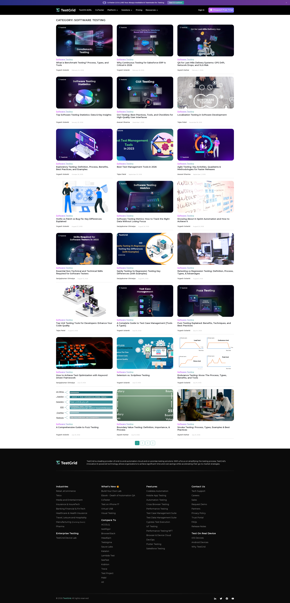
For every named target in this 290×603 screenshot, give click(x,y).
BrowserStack (108, 533)
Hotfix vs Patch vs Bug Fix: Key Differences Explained (79, 220)
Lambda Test (108, 555)
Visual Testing (108, 513)
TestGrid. (67, 598)
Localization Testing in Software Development (202, 115)
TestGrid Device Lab (66, 538)
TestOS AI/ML (85, 10)
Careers (195, 495)
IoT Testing (151, 526)
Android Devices (200, 542)
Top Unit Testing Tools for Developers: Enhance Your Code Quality (84, 324)
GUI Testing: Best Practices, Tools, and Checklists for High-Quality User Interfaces (145, 116)
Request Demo (199, 504)
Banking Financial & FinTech (70, 509)
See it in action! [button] (175, 3)
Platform (112, 10)
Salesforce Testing (155, 548)
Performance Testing (157, 509)
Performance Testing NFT (159, 531)
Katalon (105, 551)
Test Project (107, 573)
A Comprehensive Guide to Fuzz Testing (77, 427)
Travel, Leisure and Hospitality (71, 517)
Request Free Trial (223, 10)
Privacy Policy (199, 513)
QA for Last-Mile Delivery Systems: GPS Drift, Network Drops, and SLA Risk (201, 63)
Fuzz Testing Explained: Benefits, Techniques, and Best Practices (204, 324)
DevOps (150, 539)
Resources (151, 10)
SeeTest (105, 560)
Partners (196, 509)
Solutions (125, 10)
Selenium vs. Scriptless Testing (133, 375)
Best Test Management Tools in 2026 (137, 167)
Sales (194, 500)
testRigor (106, 529)
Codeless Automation (157, 491)
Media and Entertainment (69, 500)
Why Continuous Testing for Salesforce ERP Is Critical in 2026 (141, 63)
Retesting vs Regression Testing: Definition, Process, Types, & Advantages (205, 272)
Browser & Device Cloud (158, 535)
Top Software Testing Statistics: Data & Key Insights (83, 115)
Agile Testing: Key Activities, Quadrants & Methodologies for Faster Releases (199, 168)
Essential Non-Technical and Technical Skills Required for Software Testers (79, 272)
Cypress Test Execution (158, 522)
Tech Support (198, 491)
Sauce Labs (107, 547)
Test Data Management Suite (161, 517)
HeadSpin (106, 538)
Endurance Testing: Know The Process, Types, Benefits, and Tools (202, 376)
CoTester (99, 10)
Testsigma (106, 542)
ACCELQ (105, 524)
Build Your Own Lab (111, 491)
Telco (59, 495)
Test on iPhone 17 (110, 504)
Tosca (104, 569)
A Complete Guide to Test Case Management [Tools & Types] (144, 324)
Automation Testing (156, 500)
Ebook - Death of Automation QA (118, 495)
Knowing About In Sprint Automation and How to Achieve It (203, 220)
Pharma (60, 526)
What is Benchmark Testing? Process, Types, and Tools (82, 63)
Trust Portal (198, 517)
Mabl (103, 577)
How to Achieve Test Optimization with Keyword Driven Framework (82, 376)
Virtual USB (107, 509)
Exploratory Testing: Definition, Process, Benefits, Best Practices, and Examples (82, 168)
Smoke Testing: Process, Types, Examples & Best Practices (203, 428)
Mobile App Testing (156, 495)
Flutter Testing (153, 544)
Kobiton (105, 564)
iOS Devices (198, 538)
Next (153, 443)
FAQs (194, 522)
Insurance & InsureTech (68, 504)
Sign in (201, 10)
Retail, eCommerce (66, 491)
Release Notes (199, 526)
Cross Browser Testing (157, 504)
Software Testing (64, 59)
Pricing (139, 10)
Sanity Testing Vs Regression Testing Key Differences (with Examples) (138, 272)
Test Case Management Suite (161, 513)
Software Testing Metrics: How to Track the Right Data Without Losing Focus (143, 220)
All (102, 582)
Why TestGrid (198, 547)
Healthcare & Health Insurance (71, 513)
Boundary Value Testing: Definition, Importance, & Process (143, 428)
